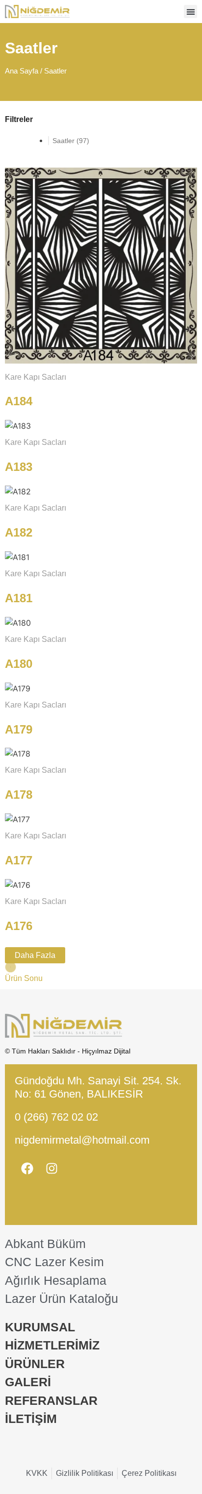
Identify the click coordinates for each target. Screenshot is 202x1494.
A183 (18, 466)
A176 (18, 925)
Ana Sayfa (21, 71)
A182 (18, 532)
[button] (190, 11)
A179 (18, 729)
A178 (18, 794)
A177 (18, 860)
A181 (18, 598)
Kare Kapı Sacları (35, 377)
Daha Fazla (35, 955)
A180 (18, 663)
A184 (18, 401)
